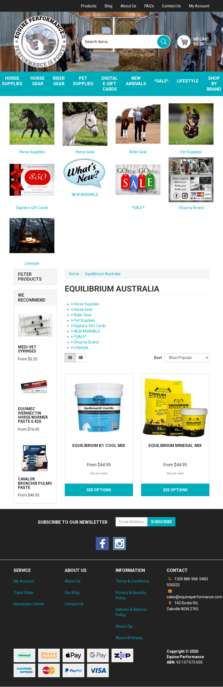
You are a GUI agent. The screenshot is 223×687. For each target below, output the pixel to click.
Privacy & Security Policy (131, 595)
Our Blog (72, 592)
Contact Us (171, 6)
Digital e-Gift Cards (109, 84)
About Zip (124, 626)
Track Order (24, 592)
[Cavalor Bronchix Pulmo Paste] (35, 457)
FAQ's (149, 6)
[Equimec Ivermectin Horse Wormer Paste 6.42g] (35, 387)
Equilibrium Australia (102, 274)
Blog (108, 6)
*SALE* (161, 81)
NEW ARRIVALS (136, 81)
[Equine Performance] (40, 42)
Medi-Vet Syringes (27, 349)
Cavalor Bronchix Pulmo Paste (35, 483)
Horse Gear (37, 81)
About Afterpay (129, 638)
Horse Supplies (32, 152)
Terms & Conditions (132, 581)
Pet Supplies (83, 81)
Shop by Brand (191, 208)
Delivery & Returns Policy (131, 612)
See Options (98, 490)
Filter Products (30, 276)
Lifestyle (188, 81)
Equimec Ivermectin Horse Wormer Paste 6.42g (33, 415)
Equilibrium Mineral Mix (175, 445)
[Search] (163, 41)
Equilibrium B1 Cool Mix (98, 445)
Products (89, 6)
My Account (24, 581)
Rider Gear (59, 81)
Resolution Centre (29, 604)
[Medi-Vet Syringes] (35, 325)
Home (74, 274)
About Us (128, 6)
